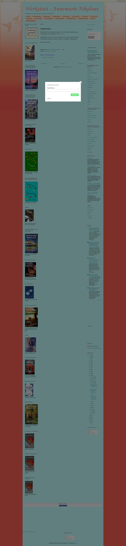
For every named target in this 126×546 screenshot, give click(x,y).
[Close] (80, 82)
